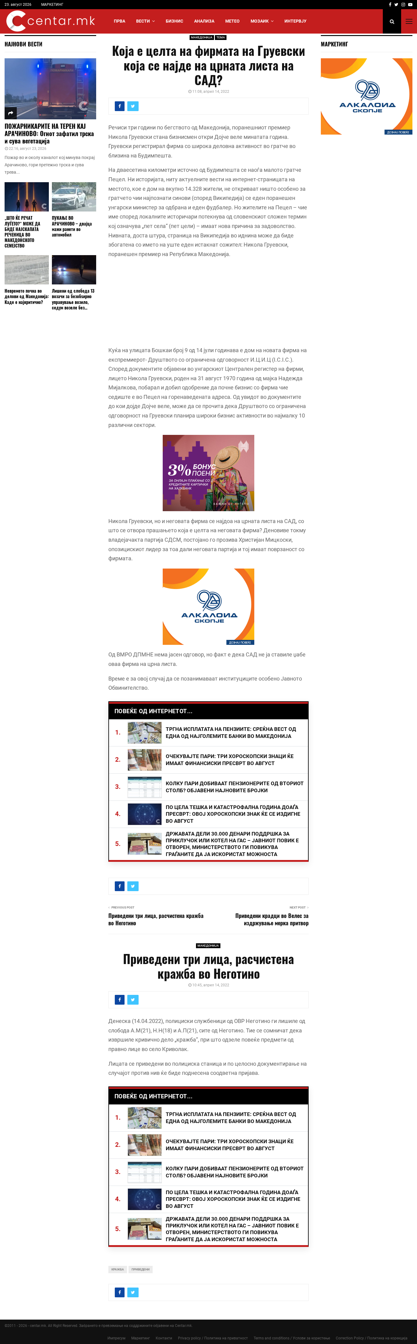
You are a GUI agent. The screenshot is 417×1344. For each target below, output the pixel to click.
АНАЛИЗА (204, 21)
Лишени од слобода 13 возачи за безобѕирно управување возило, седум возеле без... (73, 298)
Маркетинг (140, 1338)
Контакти (164, 1338)
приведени (141, 1269)
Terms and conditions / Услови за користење (292, 1338)
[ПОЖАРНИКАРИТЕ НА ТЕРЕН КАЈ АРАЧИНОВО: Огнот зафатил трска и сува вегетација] (50, 88)
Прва (119, 21)
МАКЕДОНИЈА (201, 37)
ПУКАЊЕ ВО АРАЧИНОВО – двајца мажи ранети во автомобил (72, 226)
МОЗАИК (260, 21)
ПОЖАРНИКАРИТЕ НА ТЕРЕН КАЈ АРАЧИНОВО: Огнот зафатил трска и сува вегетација (49, 133)
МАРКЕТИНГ (52, 4)
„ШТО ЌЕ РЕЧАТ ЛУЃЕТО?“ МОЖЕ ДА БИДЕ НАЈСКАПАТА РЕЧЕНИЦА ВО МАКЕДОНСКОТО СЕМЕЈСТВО (22, 231)
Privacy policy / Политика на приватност (213, 1338)
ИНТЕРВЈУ (295, 21)
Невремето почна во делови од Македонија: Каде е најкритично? (27, 296)
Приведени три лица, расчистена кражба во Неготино (156, 919)
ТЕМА (220, 37)
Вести (143, 21)
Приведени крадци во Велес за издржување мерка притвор (272, 919)
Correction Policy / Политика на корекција (372, 1338)
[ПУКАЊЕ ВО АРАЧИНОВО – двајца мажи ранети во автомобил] (74, 197)
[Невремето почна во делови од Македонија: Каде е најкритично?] (27, 270)
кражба (117, 1269)
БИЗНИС (174, 21)
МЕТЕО (232, 21)
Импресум (116, 1338)
